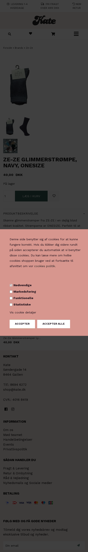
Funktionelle (23, 298)
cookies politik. (45, 266)
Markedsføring (24, 291)
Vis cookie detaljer (23, 312)
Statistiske (22, 304)
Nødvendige (22, 285)
